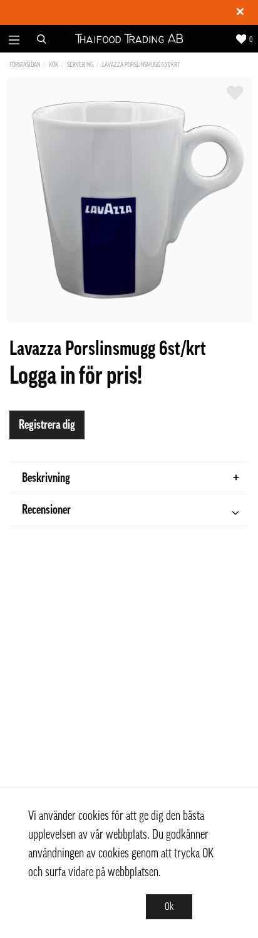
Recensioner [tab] (46, 510)
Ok (169, 907)
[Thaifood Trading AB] (129, 39)
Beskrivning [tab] (46, 478)
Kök (53, 64)
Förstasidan (24, 64)
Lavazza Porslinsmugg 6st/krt (141, 64)
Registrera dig (47, 425)
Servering (80, 64)
